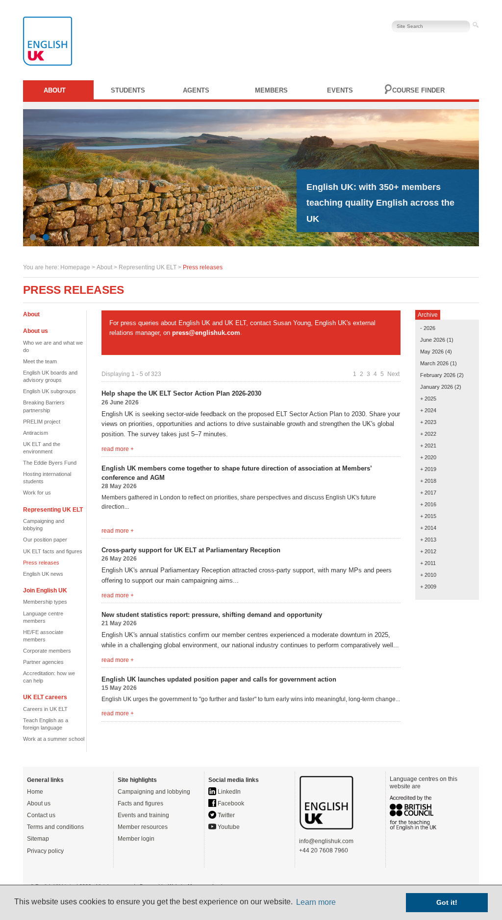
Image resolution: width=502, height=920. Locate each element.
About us (38, 803)
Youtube (228, 827)
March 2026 (434, 363)
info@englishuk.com (326, 841)
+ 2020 (428, 457)
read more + (117, 449)
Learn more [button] (316, 902)
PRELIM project (41, 422)
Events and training (143, 815)
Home (35, 791)
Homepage (75, 267)
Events (340, 90)
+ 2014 (428, 528)
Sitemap (38, 838)
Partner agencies (43, 662)
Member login (136, 838)
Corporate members (47, 651)
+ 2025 (428, 398)
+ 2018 (428, 481)
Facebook (230, 803)
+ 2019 (428, 469)
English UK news (43, 574)
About (55, 90)
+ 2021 (428, 445)
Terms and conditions (55, 827)
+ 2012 (428, 551)
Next (393, 374)
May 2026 (432, 351)
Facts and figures (140, 803)
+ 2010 (428, 575)
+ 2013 (428, 540)
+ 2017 (428, 492)
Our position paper (45, 540)
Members (271, 90)
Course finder (418, 90)
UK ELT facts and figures (52, 551)
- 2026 (427, 328)
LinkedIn (228, 791)
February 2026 (437, 375)
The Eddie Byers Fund (49, 463)
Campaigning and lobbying (154, 791)
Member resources (143, 827)
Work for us (37, 492)
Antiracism (35, 433)
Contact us (41, 815)
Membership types (45, 602)
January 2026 (436, 387)
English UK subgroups (49, 391)
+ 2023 (428, 422)
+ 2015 (428, 516)
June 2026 (432, 340)
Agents (196, 90)
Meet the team (40, 361)
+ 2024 (428, 410)
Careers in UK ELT (45, 709)
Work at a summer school (53, 739)
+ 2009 (428, 587)
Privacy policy (45, 851)
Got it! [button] (446, 902)
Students (128, 90)
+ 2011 (428, 563)
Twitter (225, 815)
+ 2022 (428, 434)
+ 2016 (428, 504)
